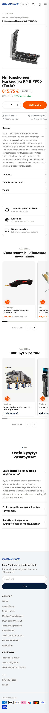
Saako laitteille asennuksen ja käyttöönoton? (19, 472)
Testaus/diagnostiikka (12, 625)
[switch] (24, 4)
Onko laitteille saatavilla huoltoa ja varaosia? (21, 509)
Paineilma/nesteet (10, 640)
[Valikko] (45, 4)
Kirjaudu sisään (9, 680)
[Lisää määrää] (17, 105)
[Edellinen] (28, 327)
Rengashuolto (8, 611)
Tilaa (24, 586)
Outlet (5, 601)
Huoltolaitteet (8, 630)
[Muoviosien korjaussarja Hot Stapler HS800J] (18, 290)
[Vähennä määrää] (5, 105)
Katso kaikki (17, 327)
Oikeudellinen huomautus (14, 667)
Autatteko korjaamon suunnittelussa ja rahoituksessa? (21, 522)
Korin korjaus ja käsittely (19, 18)
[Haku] (33, 4)
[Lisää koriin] (7, 302)
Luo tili (5, 684)
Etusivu (5, 18)
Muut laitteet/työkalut (12, 621)
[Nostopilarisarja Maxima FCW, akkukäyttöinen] (18, 387)
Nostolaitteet (8, 606)
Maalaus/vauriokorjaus (12, 616)
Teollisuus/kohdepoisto (12, 635)
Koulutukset (7, 645)
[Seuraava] (34, 327)
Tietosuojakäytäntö (10, 657)
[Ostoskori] (39, 4)
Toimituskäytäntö (10, 662)
